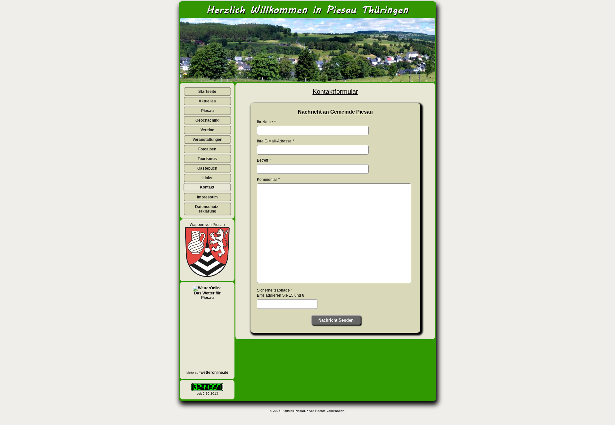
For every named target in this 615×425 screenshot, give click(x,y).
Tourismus (207, 158)
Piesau (207, 110)
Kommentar (267, 179)
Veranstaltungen (207, 139)
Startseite (207, 91)
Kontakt (207, 187)
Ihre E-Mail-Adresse (274, 141)
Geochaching (207, 120)
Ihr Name (265, 122)
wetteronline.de (214, 372)
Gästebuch (207, 168)
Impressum (207, 197)
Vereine (207, 130)
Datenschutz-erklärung (207, 208)
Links (207, 178)
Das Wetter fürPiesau (207, 295)
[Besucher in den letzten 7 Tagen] (207, 387)
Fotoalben (207, 149)
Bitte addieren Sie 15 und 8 (280, 295)
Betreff (262, 160)
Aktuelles (207, 101)
